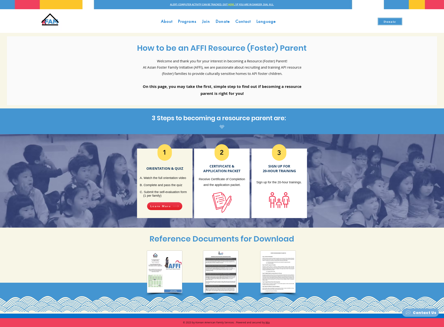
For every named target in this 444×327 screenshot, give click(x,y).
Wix (268, 322)
